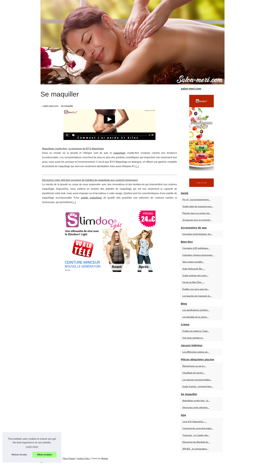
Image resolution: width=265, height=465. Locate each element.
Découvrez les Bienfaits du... (196, 442)
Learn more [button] (32, 446)
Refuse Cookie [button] (19, 454)
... (137, 166)
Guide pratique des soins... (195, 275)
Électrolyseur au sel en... (194, 366)
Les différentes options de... (195, 352)
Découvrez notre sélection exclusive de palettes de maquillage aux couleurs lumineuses (90, 180)
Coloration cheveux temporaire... (198, 255)
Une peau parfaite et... (193, 338)
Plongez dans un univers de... (196, 213)
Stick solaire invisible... (193, 262)
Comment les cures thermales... (197, 428)
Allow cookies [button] (44, 454)
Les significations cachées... (195, 310)
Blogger (104, 458)
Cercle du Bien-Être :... (193, 282)
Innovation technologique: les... (197, 234)
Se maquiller (67, 106)
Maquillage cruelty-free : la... (196, 400)
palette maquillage (91, 197)
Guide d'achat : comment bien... (197, 386)
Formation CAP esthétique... (196, 248)
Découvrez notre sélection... (195, 407)
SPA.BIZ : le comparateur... (195, 449)
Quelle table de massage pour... (197, 206)
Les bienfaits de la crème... (195, 317)
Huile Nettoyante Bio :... (193, 268)
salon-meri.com (50, 106)
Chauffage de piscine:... (193, 373)
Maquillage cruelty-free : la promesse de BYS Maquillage (73, 148)
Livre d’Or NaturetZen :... (194, 421)
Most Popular (69, 458)
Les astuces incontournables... (197, 379)
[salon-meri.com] (132, 42)
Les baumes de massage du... (197, 296)
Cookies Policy (83, 458)
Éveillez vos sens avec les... (195, 289)
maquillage (119, 153)
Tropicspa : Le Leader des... (196, 435)
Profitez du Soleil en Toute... (195, 331)
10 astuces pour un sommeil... (197, 220)
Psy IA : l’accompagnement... (196, 199)
